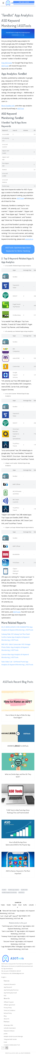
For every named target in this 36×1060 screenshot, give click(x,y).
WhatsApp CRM (8, 1025)
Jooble (5, 1033)
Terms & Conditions (9, 1010)
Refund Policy (8, 1013)
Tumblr (14, 905)
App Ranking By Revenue (11, 990)
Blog (5, 1016)
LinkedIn (31, 905)
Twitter (3, 905)
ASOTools (5, 66)
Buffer (25, 905)
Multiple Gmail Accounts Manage (13, 1036)
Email (19, 905)
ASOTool (20, 109)
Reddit (9, 905)
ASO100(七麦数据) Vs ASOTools (18, 746)
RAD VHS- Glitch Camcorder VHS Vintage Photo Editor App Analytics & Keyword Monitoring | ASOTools (15, 647)
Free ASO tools (6, 63)
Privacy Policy (8, 1007)
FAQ (5, 995)
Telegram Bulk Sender (10, 1039)
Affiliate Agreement (9, 1005)
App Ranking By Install (10, 993)
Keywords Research (10, 984)
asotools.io (29, 239)
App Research (8, 987)
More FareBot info (8, 106)
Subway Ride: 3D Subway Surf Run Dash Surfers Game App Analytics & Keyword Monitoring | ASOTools (15, 637)
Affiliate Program (9, 1002)
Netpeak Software (9, 1031)
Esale (5, 1042)
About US (6, 1019)
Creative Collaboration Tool (12, 1045)
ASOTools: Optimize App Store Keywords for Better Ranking (18, 249)
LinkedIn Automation (10, 1028)
